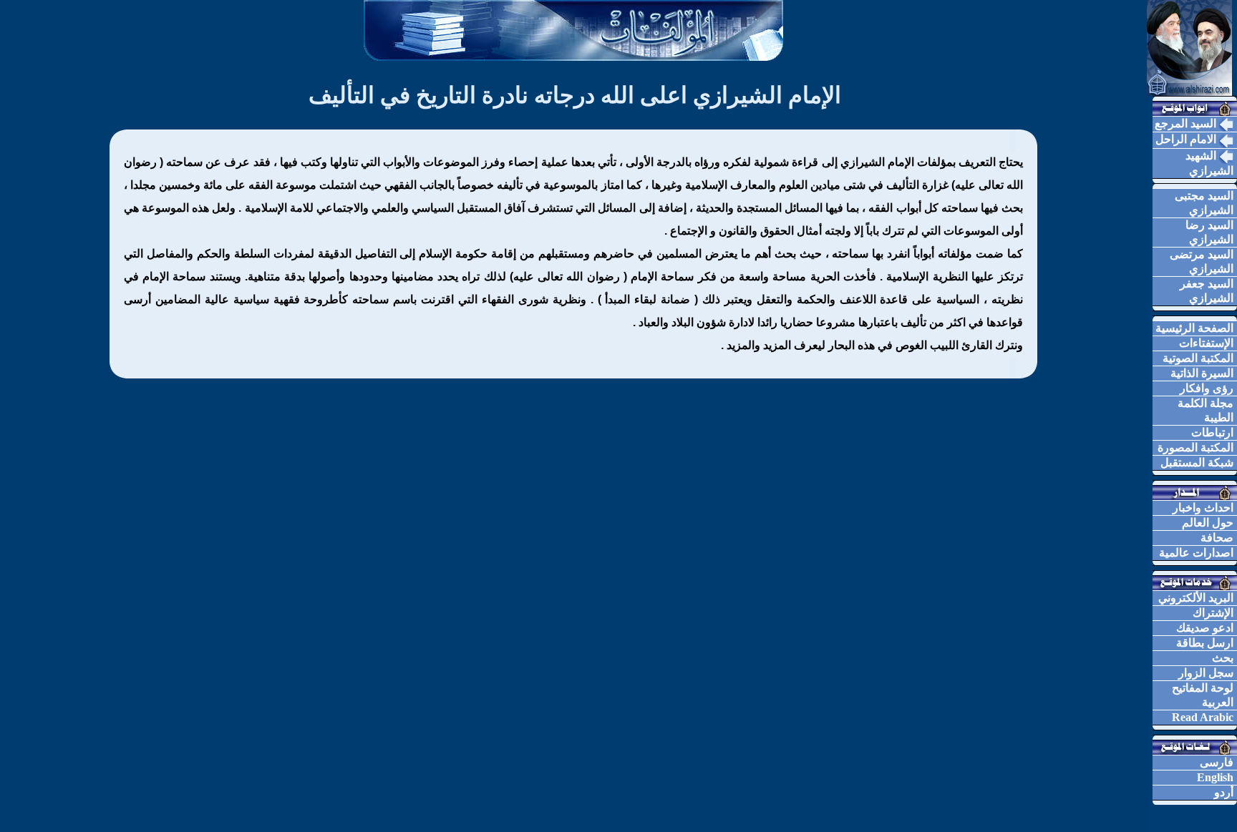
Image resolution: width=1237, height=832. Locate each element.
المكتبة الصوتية (1198, 358)
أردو (1223, 792)
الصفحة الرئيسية (1194, 328)
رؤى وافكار (1206, 388)
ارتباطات (1212, 432)
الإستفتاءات (1206, 343)
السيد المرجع (1187, 123)
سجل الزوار (1205, 673)
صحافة (1216, 538)
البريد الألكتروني (1195, 598)
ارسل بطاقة (1204, 643)
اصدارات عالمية (1196, 553)
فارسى (1216, 762)
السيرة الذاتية (1201, 373)
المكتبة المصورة (1195, 447)
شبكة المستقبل (1196, 462)
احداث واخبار (1203, 507)
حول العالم (1207, 523)
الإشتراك (1213, 613)
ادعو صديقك (1204, 628)
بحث (1222, 658)
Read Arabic (1202, 717)
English (1215, 777)
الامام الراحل (1187, 139)
